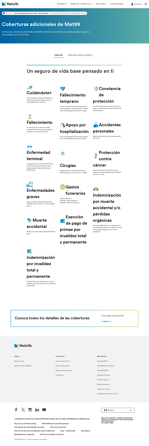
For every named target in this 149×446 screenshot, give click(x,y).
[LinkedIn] (37, 410)
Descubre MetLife (102, 361)
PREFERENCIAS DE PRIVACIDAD (55, 424)
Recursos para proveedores (64, 370)
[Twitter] (23, 410)
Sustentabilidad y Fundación (106, 366)
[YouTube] (44, 410)
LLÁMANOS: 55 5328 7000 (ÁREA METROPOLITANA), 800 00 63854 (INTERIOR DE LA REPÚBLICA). (52, 419)
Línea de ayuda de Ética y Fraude (107, 394)
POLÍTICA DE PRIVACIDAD (25, 424)
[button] (62, 4)
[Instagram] (30, 410)
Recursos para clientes (62, 361)
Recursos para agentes (62, 366)
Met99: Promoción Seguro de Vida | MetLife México (31, 13)
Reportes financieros (103, 384)
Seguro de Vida (19, 361)
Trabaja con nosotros (103, 389)
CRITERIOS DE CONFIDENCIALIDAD (29, 427)
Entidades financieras (103, 375)
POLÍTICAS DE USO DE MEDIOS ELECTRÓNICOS (34, 431)
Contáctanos (60, 375)
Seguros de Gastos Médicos (22, 366)
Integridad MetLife (102, 370)
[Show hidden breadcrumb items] (9, 13)
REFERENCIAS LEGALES (24, 435)
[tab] (58, 55)
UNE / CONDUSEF (67, 431)
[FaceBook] (16, 410)
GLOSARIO (85, 431)
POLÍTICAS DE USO (58, 427)
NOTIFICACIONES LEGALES (52, 435)
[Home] (4, 13)
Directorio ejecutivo (103, 380)
